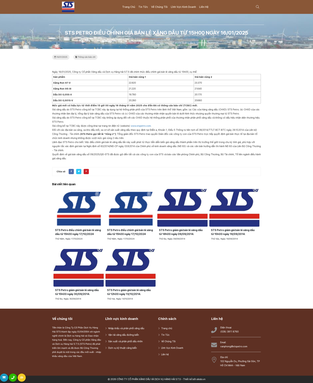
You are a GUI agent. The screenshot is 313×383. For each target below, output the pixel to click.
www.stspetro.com (141, 126)
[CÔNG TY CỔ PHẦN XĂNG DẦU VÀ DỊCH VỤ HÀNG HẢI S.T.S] (68, 6)
